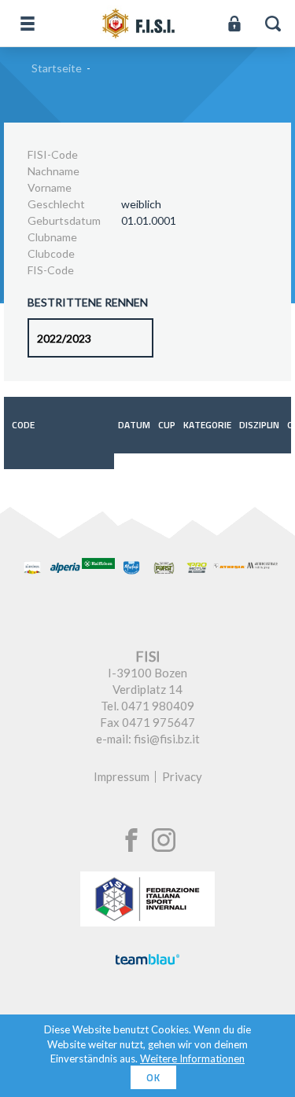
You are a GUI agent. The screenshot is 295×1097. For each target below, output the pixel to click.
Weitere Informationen (192, 1058)
